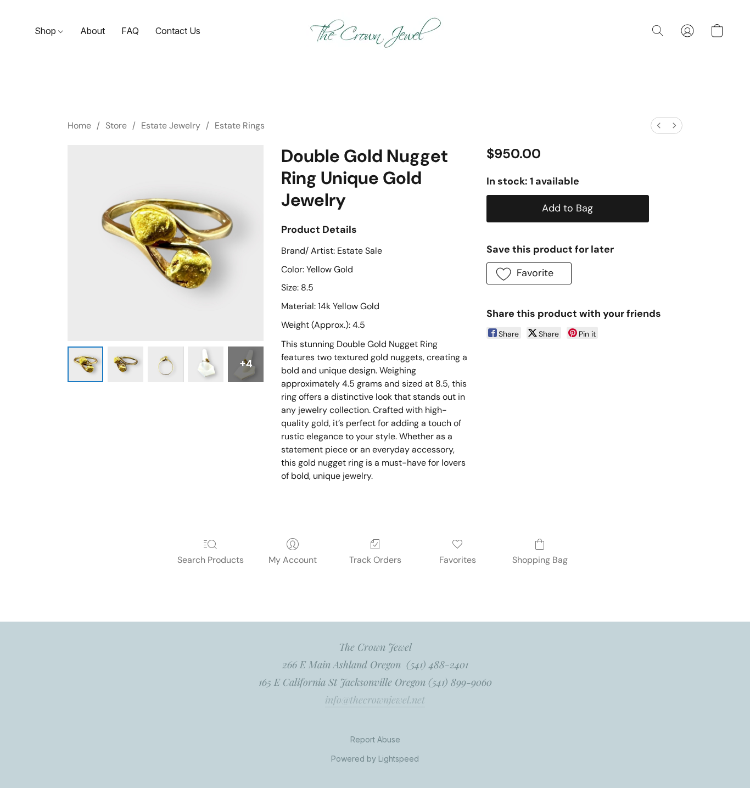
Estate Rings (240, 125)
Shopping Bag (540, 560)
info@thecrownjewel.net (375, 699)
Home (79, 125)
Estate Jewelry (170, 125)
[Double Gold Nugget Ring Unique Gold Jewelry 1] (125, 364)
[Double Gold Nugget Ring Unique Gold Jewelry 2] (165, 364)
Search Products (210, 560)
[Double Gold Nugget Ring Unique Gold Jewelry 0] (85, 364)
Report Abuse (375, 739)
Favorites (457, 560)
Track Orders (375, 560)
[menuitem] (659, 125)
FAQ (130, 30)
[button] (375, 31)
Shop (46, 30)
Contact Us (177, 30)
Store (116, 125)
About (92, 30)
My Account (292, 560)
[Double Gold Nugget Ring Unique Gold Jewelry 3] (205, 364)
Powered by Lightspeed (375, 758)
